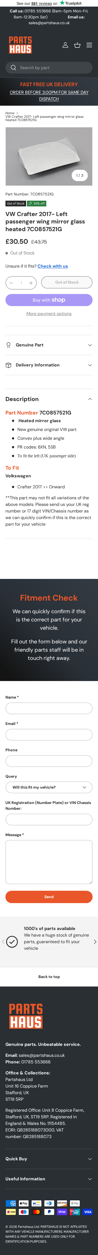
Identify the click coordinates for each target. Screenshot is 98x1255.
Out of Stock (67, 282)
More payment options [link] (49, 313)
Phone (11, 749)
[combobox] (49, 68)
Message (13, 834)
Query (11, 776)
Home (9, 113)
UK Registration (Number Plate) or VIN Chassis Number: (48, 805)
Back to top (49, 976)
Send (49, 896)
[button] (77, 45)
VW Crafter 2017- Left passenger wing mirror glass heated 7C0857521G (44, 118)
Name (10, 697)
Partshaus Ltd (28, 1227)
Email (10, 723)
